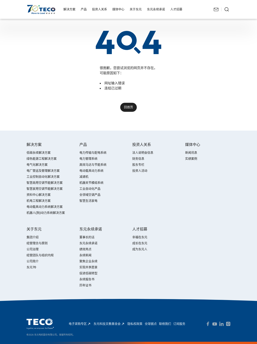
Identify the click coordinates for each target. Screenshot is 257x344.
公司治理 (33, 249)
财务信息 (138, 158)
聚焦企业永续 (88, 261)
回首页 (128, 107)
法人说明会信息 (142, 152)
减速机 (83, 176)
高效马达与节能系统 (92, 164)
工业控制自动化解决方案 (43, 176)
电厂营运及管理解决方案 (43, 170)
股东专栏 (138, 164)
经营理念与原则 (37, 243)
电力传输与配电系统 (92, 152)
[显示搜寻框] (226, 9)
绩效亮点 (85, 249)
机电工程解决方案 (39, 201)
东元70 (31, 267)
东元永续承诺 (88, 243)
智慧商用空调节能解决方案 (45, 182)
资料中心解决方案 (39, 195)
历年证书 (85, 285)
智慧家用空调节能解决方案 (45, 189)
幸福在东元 (139, 237)
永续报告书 (86, 279)
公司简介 (33, 261)
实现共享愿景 (88, 267)
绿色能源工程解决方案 (42, 158)
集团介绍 (33, 237)
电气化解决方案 (37, 164)
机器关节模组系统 (91, 182)
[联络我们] (216, 9)
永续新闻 (85, 255)
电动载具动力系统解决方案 (45, 207)
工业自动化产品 (89, 189)
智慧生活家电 (88, 201)
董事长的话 (86, 237)
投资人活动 (139, 170)
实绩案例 (191, 158)
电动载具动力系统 (91, 170)
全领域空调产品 (89, 195)
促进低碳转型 (88, 273)
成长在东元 (139, 243)
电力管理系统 (88, 158)
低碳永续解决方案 (39, 152)
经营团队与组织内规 (40, 255)
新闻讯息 (191, 152)
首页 (30, 6)
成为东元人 (139, 249)
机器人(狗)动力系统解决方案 (46, 213)
